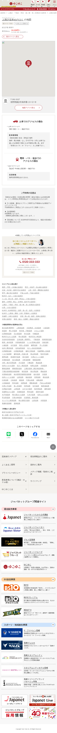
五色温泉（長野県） (24, 339)
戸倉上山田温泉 (45, 383)
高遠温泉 (39, 363)
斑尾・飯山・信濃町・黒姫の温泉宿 (26, 319)
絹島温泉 (39, 380)
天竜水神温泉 (17, 398)
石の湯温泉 (18, 334)
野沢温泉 (30, 392)
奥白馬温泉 (34, 371)
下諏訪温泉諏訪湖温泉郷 (10, 371)
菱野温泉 (34, 345)
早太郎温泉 (6, 398)
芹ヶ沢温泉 (44, 345)
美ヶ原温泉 (18, 386)
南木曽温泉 (38, 389)
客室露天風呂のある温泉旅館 (12, 418)
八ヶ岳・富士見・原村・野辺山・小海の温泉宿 (18, 299)
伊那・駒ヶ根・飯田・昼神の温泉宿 (33, 316)
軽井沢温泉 (45, 354)
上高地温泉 (20, 328)
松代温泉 (36, 386)
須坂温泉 (45, 342)
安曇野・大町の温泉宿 (10, 316)
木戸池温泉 (6, 395)
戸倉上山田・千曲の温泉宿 (29, 293)
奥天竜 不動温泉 (25, 331)
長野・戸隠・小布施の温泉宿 (12, 287)
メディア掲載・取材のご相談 (41, 472)
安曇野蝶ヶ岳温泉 (43, 351)
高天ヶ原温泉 (24, 345)
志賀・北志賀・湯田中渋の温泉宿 (14, 290)
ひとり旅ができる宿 (32, 418)
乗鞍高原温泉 (17, 368)
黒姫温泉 (44, 371)
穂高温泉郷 (37, 360)
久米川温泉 (31, 395)
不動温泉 (37, 339)
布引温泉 (27, 334)
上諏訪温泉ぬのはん (12, 19)
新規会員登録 (43, 9)
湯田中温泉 (40, 392)
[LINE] (9, 434)
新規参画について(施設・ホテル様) (13, 481)
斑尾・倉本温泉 (7, 342)
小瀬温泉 (5, 345)
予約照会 (43, 5)
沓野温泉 (5, 357)
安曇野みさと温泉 (8, 392)
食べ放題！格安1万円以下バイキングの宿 (16, 415)
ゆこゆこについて (30, 9)
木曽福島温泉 (20, 342)
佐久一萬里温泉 (22, 366)
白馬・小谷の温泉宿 (9, 307)
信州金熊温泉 (20, 348)
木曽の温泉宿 (7, 319)
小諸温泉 (46, 328)
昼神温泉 (17, 403)
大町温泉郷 (26, 360)
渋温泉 (44, 374)
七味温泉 (14, 380)
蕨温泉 (21, 380)
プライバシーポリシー (11, 473)
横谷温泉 (46, 377)
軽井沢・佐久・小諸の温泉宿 (12, 296)
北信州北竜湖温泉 (8, 339)
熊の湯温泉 (23, 337)
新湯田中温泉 (15, 357)
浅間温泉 (24, 383)
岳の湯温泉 (16, 360)
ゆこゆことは (7, 489)
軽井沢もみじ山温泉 (9, 337)
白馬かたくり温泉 (37, 357)
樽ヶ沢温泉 (13, 331)
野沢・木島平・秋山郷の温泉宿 (36, 287)
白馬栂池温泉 (7, 334)
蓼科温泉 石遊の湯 (21, 354)
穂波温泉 (29, 377)
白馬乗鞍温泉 (7, 351)
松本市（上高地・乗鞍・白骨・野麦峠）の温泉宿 (19, 313)
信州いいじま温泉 (8, 377)
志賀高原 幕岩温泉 (31, 398)
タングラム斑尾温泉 (9, 400)
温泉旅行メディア (9, 456)
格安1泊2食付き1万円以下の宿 (13, 412)
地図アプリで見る (28, 108)
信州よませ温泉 (43, 395)
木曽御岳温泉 (7, 374)
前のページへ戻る (12, 36)
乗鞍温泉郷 (6, 368)
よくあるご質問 (8, 464)
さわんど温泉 (39, 331)
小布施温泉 (6, 383)
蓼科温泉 (47, 389)
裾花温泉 (25, 371)
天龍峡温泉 (21, 392)
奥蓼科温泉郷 (7, 403)
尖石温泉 (14, 345)
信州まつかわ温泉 (8, 366)
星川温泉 (25, 357)
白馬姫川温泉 (7, 389)
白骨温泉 (5, 380)
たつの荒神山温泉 (33, 342)
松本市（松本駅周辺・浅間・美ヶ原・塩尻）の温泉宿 (21, 310)
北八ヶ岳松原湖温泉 (34, 348)
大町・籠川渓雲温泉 (9, 363)
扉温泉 (4, 331)
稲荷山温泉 (34, 366)
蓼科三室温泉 (30, 351)
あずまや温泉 (27, 389)
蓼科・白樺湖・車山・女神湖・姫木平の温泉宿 (18, 302)
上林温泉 (17, 389)
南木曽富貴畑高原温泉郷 (22, 374)
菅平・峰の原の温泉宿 (10, 293)
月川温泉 (22, 363)
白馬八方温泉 (7, 386)
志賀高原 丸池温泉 (34, 328)
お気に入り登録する (22, 23)
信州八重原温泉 (7, 348)
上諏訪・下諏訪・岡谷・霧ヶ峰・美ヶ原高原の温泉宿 (27, 13)
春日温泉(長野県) (8, 328)
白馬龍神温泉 (18, 351)
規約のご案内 (35, 464)
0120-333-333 (31, 261)
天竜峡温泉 (6, 360)
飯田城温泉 (45, 386)
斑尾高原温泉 (47, 339)
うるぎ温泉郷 (7, 354)
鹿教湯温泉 (33, 383)
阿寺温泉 (15, 383)
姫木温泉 (37, 374)
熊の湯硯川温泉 (24, 400)
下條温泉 (30, 363)
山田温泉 (20, 377)
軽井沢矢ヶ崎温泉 (35, 337)
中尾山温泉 (30, 380)
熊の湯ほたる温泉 (18, 395)
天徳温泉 (44, 366)
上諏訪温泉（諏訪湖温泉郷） (34, 368)
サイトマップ (35, 481)
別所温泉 (27, 386)
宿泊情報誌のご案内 (38, 456)
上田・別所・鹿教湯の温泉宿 (38, 290)
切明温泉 (37, 377)
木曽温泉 (44, 400)
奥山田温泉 (34, 354)
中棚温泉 (36, 334)
